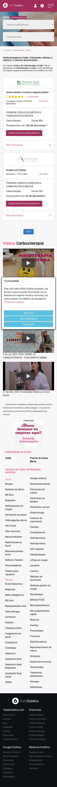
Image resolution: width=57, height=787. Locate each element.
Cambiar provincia (18, 17)
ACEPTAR (28, 313)
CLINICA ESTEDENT (16, 170)
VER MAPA (43, 101)
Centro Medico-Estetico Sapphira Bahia (27, 92)
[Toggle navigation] (51, 6)
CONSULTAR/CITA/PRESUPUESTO (24, 133)
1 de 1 (28, 231)
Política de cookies (14, 302)
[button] (28, 145)
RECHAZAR (28, 324)
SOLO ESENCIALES (28, 319)
